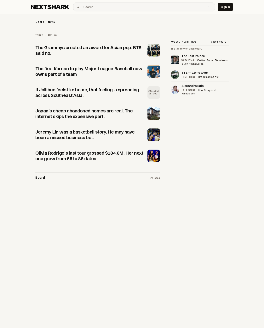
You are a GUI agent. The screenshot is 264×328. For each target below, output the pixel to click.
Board (40, 22)
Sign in (225, 7)
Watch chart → (220, 41)
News (51, 22)
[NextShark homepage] (51, 7)
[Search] (208, 7)
